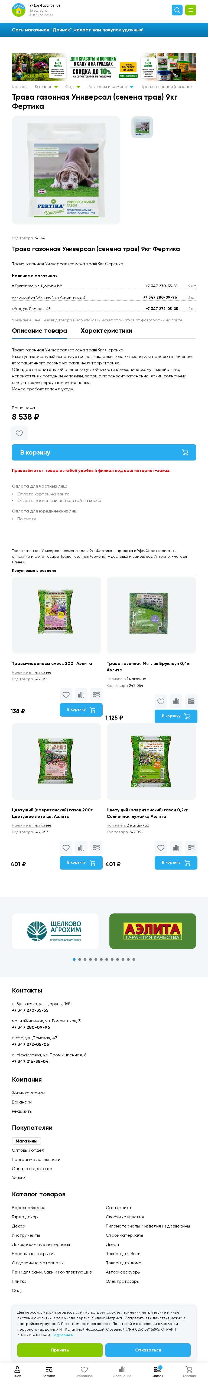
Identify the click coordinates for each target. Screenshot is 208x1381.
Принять (60, 1350)
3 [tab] (85, 959)
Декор (18, 1226)
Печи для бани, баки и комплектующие (52, 1272)
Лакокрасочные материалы (41, 1244)
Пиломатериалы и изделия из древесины (148, 1226)
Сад (70, 86)
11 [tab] (128, 959)
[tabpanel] (55, 931)
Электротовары (122, 1281)
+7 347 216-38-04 (30, 1061)
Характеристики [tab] (106, 330)
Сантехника (118, 1207)
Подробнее (62, 1335)
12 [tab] (133, 959)
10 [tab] (123, 959)
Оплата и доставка (32, 1168)
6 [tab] (101, 959)
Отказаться (148, 1350)
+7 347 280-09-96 (160, 297)
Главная (20, 86)
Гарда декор (25, 1216)
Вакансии (22, 1102)
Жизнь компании (28, 1092)
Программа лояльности (36, 1159)
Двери (112, 1244)
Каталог (44, 86)
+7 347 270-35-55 (161, 286)
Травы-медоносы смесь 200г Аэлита (52, 663)
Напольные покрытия (34, 1253)
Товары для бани (123, 1253)
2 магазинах (128, 825)
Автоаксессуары (123, 1272)
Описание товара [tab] (39, 330)
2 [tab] (79, 959)
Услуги (18, 1177)
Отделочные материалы (37, 1262)
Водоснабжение (29, 1207)
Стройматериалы (124, 1235)
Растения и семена (107, 86)
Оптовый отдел (28, 1150)
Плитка (19, 1281)
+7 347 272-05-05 (162, 308)
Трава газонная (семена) (166, 86)
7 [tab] (106, 959)
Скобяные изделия (125, 1216)
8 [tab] (112, 959)
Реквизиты (22, 1111)
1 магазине (31, 672)
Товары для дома (123, 1262)
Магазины (26, 1141)
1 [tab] (74, 959)
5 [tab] (96, 959)
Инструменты (26, 1235)
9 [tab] (117, 959)
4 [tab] (90, 959)
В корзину (35, 452)
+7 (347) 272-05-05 (45, 6)
